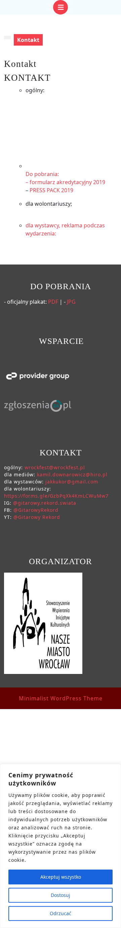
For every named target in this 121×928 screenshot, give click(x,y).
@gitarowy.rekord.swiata (44, 503)
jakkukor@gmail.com (71, 481)
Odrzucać (60, 913)
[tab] (60, 7)
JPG (71, 301)
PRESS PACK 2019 (51, 190)
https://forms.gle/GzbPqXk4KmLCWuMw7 (56, 496)
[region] (60, 846)
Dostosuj (60, 895)
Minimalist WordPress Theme (61, 698)
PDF (53, 301)
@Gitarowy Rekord (36, 517)
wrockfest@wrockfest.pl (55, 467)
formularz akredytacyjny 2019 (67, 182)
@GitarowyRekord (35, 510)
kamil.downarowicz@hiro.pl (72, 474)
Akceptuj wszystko (60, 877)
